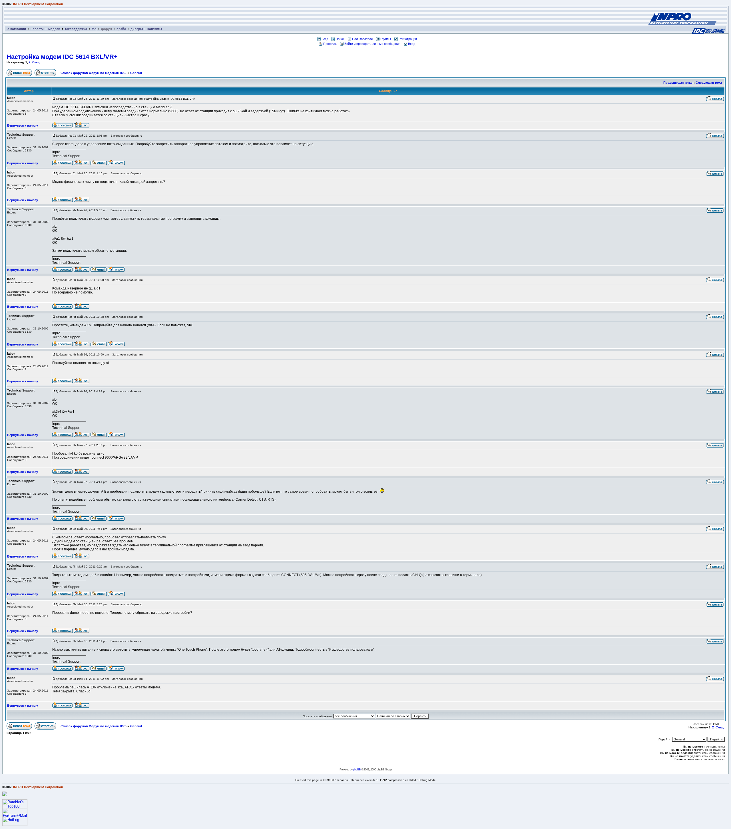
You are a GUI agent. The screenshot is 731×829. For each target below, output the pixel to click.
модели (54, 29)
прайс (121, 29)
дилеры (136, 29)
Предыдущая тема (677, 82)
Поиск (340, 39)
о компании (16, 29)
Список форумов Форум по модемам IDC (93, 73)
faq (94, 29)
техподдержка (76, 29)
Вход (411, 43)
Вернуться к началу (22, 125)
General (136, 73)
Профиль (330, 43)
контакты (154, 29)
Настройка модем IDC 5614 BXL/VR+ (62, 56)
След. (36, 62)
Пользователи (362, 39)
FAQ (325, 39)
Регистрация (408, 39)
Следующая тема (709, 82)
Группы (385, 39)
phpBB (357, 769)
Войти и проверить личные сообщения (372, 43)
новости (37, 29)
